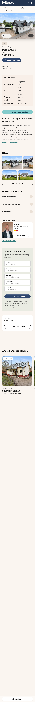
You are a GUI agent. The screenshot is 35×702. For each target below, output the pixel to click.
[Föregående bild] (3, 26)
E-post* (8, 262)
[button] (17, 168)
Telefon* (8, 288)
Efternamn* (9, 275)
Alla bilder (6, 36)
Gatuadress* (9, 281)
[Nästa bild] (32, 26)
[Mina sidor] (28, 3)
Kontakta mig (21, 235)
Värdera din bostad (17, 296)
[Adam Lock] (7, 230)
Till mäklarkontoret (9, 241)
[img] (15, 230)
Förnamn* (8, 269)
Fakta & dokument (13, 60)
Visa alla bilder (17, 184)
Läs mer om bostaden (10, 142)
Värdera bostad (22, 10)
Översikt (5, 10)
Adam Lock (18, 224)
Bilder (12, 10)
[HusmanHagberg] (8, 3)
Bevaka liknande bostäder (19, 112)
